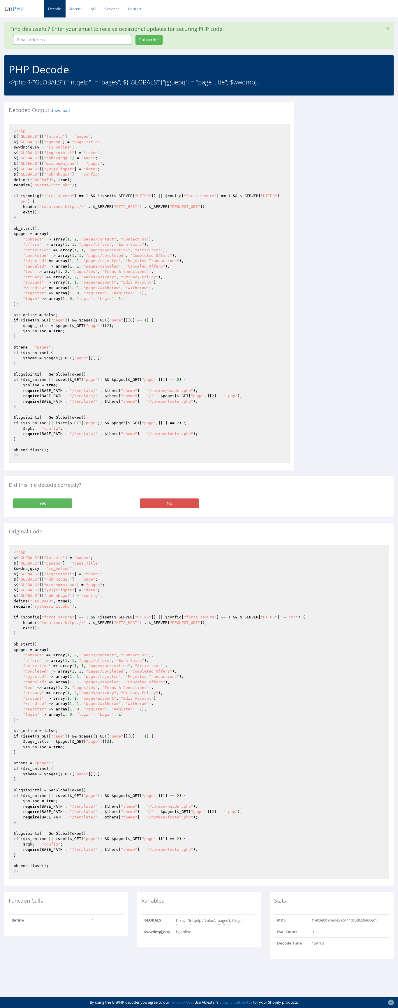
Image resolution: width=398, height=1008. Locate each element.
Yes (42, 503)
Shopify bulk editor (235, 1002)
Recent (76, 8)
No (169, 503)
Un (14, 9)
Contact (135, 8)
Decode (54, 8)
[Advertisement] (350, 138)
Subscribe (149, 40)
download (60, 110)
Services (112, 8)
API (93, 8)
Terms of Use (181, 1002)
